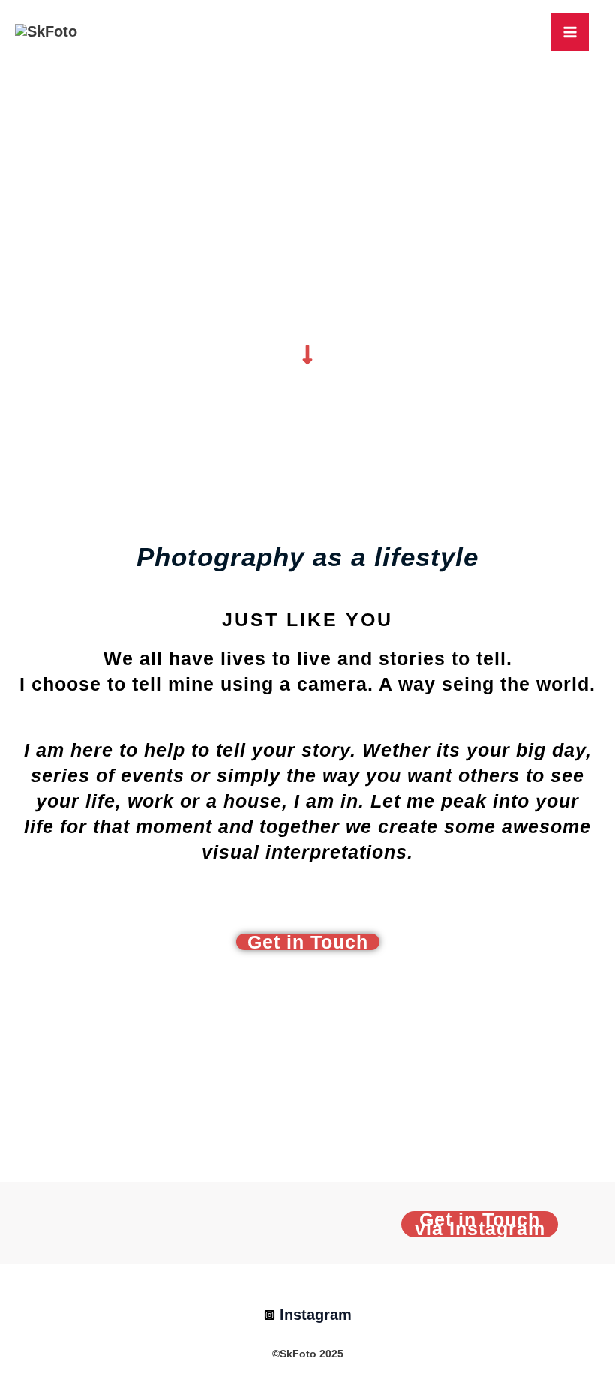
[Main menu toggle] (570, 32)
